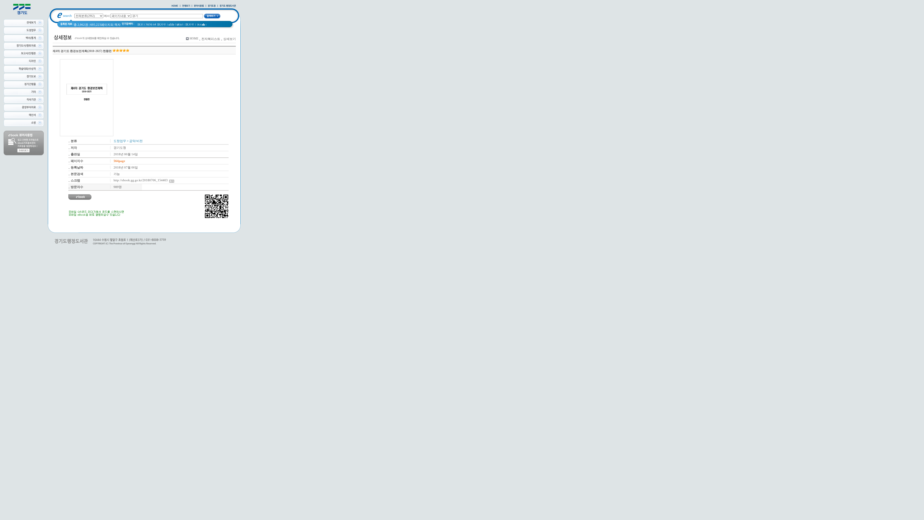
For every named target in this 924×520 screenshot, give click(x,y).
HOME (194, 38)
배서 (180, 24)
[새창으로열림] (212, 6)
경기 (140, 24)
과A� (201, 25)
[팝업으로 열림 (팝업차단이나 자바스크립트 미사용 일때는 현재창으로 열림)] (199, 6)
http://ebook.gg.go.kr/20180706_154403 (141, 180)
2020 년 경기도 (156, 24)
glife (171, 24)
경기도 (189, 24)
